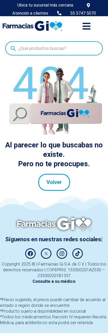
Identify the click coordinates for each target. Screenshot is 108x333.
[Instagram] (62, 253)
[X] (46, 253)
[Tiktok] (77, 253)
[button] (86, 26)
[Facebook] (30, 253)
